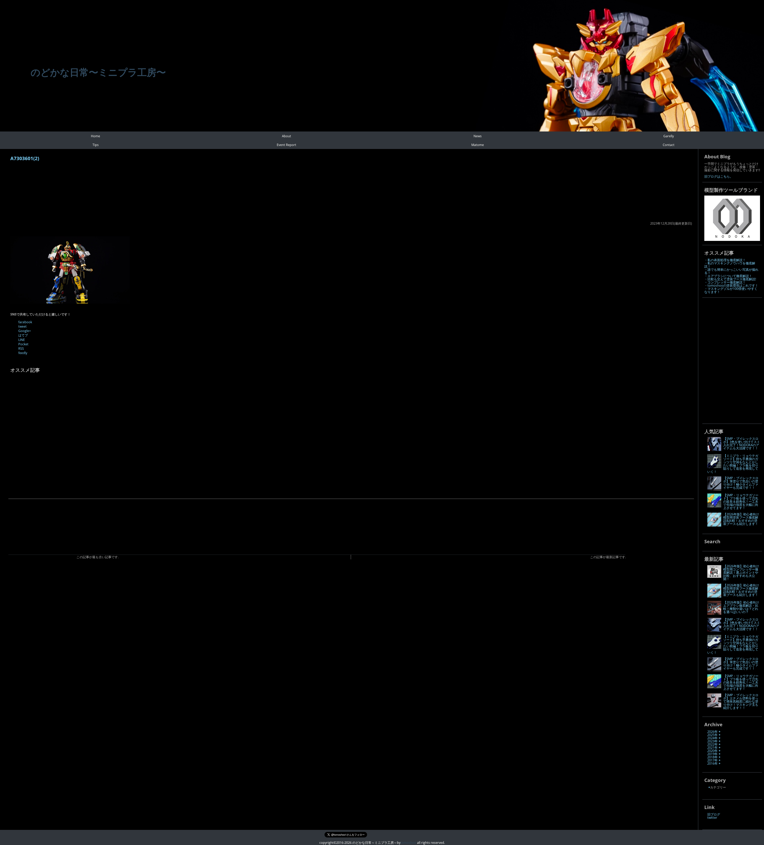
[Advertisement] (129, 193)
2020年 (712, 751)
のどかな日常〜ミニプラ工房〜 (98, 72)
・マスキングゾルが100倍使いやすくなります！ (730, 290)
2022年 (712, 744)
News (478, 136)
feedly (22, 353)
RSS (21, 348)
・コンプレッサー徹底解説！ (725, 282)
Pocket (23, 344)
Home (95, 136)
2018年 (712, 757)
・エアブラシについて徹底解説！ (728, 276)
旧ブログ (713, 814)
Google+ (24, 331)
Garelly (668, 136)
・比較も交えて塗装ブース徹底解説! (730, 279)
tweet (22, 326)
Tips (96, 145)
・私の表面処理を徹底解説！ (725, 260)
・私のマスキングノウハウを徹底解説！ (729, 265)
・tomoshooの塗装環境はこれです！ (731, 285)
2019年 (712, 754)
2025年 (712, 735)
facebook (25, 322)
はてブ (23, 335)
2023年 (712, 741)
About (286, 136)
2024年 (712, 738)
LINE (21, 340)
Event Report (286, 145)
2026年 (712, 731)
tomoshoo (408, 842)
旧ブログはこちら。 (718, 176)
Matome (477, 145)
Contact (668, 145)
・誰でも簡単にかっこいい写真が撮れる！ (731, 271)
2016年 (712, 763)
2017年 (712, 760)
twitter (712, 817)
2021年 (712, 747)
